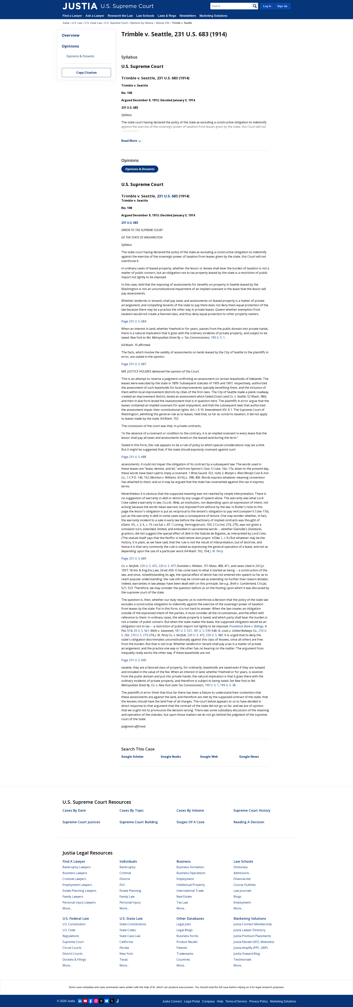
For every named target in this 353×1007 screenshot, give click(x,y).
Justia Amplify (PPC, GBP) (250, 948)
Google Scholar (132, 757)
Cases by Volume (190, 810)
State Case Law (130, 936)
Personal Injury (130, 902)
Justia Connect (172, 1001)
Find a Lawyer (72, 15)
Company (208, 1001)
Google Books (171, 757)
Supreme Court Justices (81, 822)
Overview (70, 35)
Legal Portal (192, 1001)
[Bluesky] (106, 1001)
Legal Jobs (183, 924)
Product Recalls (186, 942)
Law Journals (242, 891)
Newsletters (188, 15)
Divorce (125, 879)
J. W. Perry (216, 551)
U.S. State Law (131, 918)
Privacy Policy (258, 1001)
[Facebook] (90, 1001)
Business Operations (190, 873)
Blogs (237, 896)
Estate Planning (130, 891)
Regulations (71, 936)
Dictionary (240, 867)
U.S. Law (77, 22)
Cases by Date (74, 810)
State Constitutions (133, 924)
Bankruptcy (128, 867)
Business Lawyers (75, 873)
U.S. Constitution (74, 924)
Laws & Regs (167, 15)
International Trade (190, 891)
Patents (181, 948)
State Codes (128, 930)
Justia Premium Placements (252, 936)
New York (126, 954)
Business (183, 861)
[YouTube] (85, 1001)
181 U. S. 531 (183, 631)
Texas (124, 959)
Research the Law (120, 15)
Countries (183, 959)
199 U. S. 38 (228, 685)
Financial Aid (241, 879)
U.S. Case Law (93, 22)
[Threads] (101, 1001)
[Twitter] (112, 1001)
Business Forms (187, 936)
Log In (267, 6)
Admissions (241, 873)
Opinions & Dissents (139, 169)
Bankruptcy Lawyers (77, 867)
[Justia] (80, 6)
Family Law (127, 896)
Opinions (70, 46)
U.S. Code (69, 930)
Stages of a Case (190, 822)
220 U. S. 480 (214, 635)
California (126, 942)
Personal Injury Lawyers (79, 902)
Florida (124, 948)
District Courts (73, 954)
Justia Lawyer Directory (249, 930)
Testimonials (242, 959)
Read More (129, 141)
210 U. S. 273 (139, 635)
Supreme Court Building (139, 822)
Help (220, 1001)
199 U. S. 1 (218, 337)
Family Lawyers (73, 896)
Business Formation (190, 867)
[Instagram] (96, 1001)
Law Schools (145, 15)
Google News (249, 757)
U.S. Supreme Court (116, 22)
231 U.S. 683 (167, 196)
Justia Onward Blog (246, 954)
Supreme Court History (251, 810)
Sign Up (282, 6)
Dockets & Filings (74, 959)
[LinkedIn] (80, 1001)
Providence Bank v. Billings (246, 626)
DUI (122, 885)
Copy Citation (86, 73)
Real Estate (184, 896)
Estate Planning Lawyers (79, 891)
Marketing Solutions (213, 15)
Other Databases (190, 918)
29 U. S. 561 (141, 631)
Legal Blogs (184, 930)
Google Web (209, 757)
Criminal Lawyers (74, 879)
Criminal (125, 873)
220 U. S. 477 (167, 566)
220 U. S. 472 (148, 566)
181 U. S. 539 (202, 631)
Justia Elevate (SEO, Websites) (253, 942)
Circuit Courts (72, 948)
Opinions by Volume (141, 22)
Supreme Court (73, 942)
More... (67, 908)
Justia (66, 22)
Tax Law (182, 902)
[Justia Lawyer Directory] (117, 1001)
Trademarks (184, 954)
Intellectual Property (190, 885)
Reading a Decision (248, 822)
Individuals (128, 861)
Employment (185, 879)
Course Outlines (244, 885)
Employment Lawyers (77, 885)
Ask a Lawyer (95, 15)
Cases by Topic (132, 810)
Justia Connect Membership (252, 924)
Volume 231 (163, 22)
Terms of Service (236, 1001)
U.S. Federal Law (76, 918)
